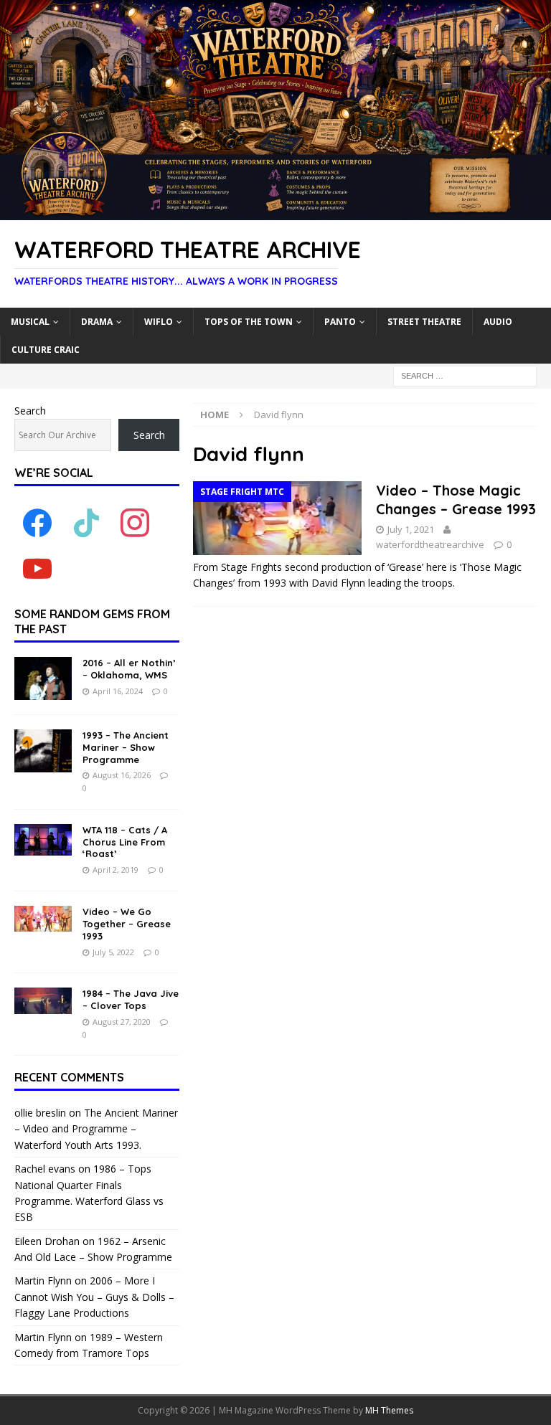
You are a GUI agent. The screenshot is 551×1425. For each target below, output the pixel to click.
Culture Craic (45, 350)
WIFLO (158, 322)
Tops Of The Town (248, 322)
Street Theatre (424, 322)
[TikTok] (86, 522)
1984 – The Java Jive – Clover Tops (131, 999)
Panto (340, 322)
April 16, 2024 (118, 691)
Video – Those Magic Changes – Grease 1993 (456, 499)
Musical (30, 322)
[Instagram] (135, 522)
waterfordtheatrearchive (430, 544)
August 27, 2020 (122, 1021)
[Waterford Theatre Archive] (275, 212)
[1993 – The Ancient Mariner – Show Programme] (43, 750)
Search (30, 410)
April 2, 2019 (115, 869)
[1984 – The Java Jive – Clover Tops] (43, 1001)
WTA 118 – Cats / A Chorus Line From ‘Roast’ (125, 842)
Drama (97, 322)
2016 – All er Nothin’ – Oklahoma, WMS (129, 669)
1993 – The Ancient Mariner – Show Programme (126, 747)
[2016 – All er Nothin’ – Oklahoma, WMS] (43, 678)
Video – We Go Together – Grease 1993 (127, 924)
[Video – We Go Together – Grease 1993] (43, 919)
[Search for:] (465, 375)
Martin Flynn (43, 1280)
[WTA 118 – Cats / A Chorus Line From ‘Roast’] (43, 840)
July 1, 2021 (410, 529)
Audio (498, 322)
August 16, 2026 (122, 775)
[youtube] (37, 568)
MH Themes (389, 1410)
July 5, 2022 (113, 952)
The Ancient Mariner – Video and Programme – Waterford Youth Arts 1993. (96, 1129)
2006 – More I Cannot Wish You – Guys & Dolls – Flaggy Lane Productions (94, 1297)
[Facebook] (37, 522)
